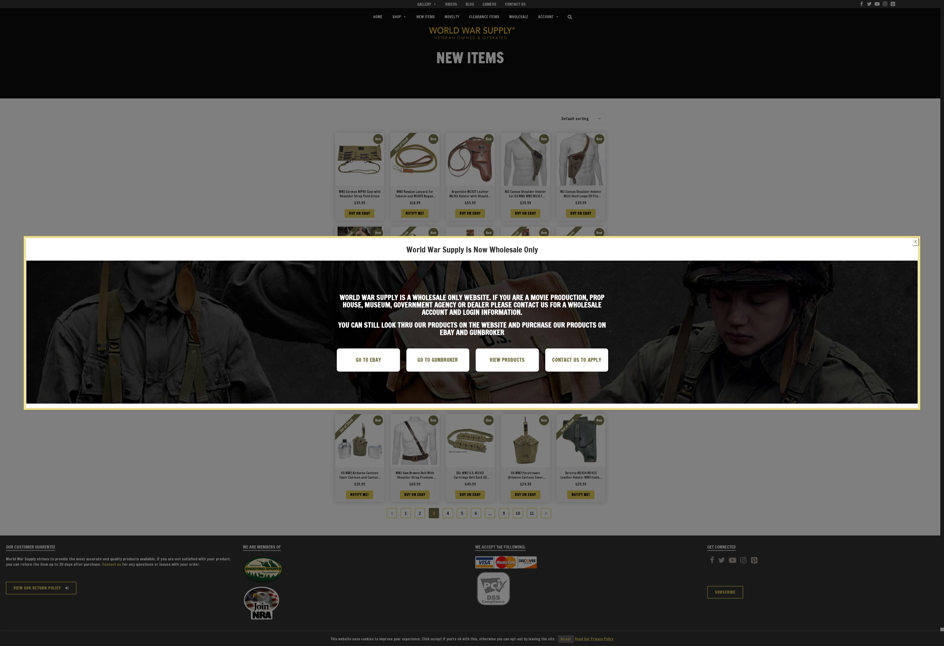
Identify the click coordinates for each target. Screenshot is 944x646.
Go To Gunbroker (437, 359)
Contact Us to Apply (576, 359)
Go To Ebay (368, 359)
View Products (507, 359)
